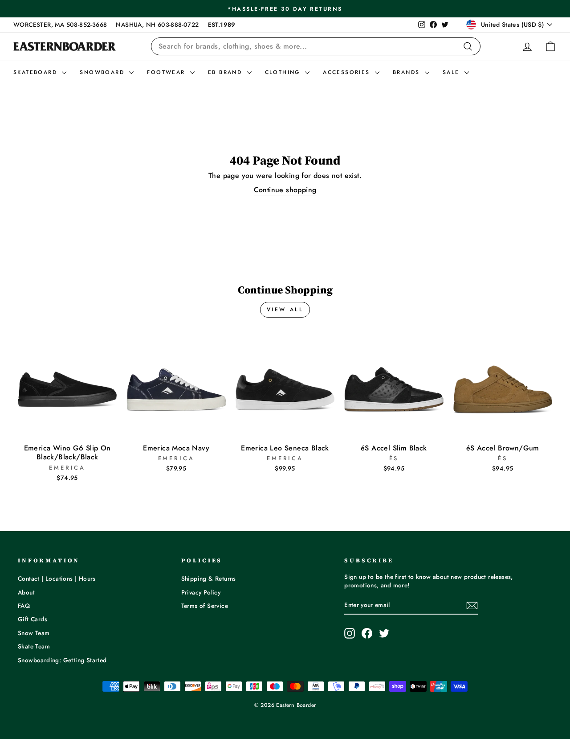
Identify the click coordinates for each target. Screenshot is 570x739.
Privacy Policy (201, 592)
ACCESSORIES (348, 72)
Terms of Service (204, 605)
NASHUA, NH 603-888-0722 (157, 24)
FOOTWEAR (167, 72)
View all (285, 310)
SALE (452, 72)
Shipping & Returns (208, 578)
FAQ (24, 605)
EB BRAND (226, 72)
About (26, 592)
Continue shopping (285, 190)
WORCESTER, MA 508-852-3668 (60, 24)
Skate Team (34, 646)
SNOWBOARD (103, 72)
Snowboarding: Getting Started (62, 660)
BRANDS (408, 72)
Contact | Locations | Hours (57, 578)
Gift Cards (32, 619)
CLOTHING (284, 72)
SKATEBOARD (36, 72)
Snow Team (34, 632)
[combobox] (315, 46)
